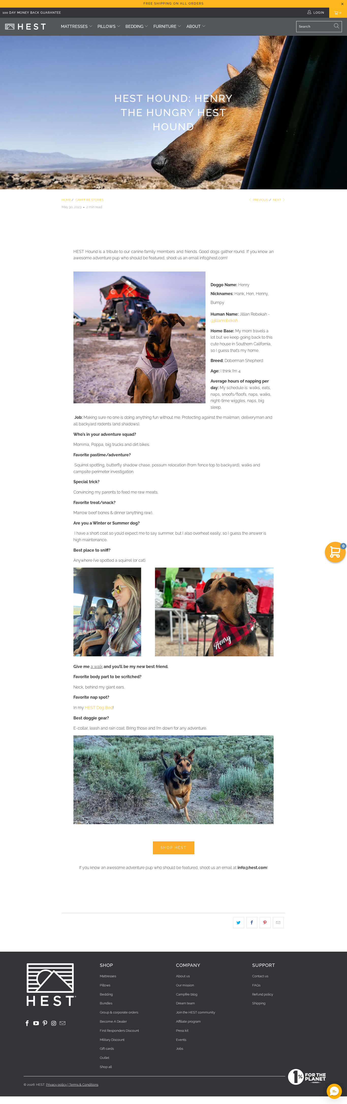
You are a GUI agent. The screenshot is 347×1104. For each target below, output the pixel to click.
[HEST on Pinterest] (45, 1023)
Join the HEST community (195, 1012)
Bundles (106, 1003)
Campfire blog (186, 994)
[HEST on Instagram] (54, 1023)
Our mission (185, 985)
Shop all (106, 1067)
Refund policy (262, 994)
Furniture (165, 26)
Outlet (104, 1058)
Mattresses (74, 26)
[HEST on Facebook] (27, 1023)
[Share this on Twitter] (238, 923)
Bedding (134, 26)
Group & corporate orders (119, 1012)
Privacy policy (56, 1085)
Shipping (258, 1003)
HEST (40, 1085)
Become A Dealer (113, 1021)
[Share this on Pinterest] (265, 923)
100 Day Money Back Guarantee (32, 12)
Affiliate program (188, 1021)
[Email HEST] (63, 1023)
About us (183, 976)
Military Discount (112, 1040)
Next (277, 200)
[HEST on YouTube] (36, 1023)
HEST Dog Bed (99, 707)
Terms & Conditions (83, 1085)
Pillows (107, 26)
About (193, 26)
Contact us (260, 976)
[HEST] (25, 27)
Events (181, 1040)
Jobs (179, 1049)
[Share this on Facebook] (251, 923)
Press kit (182, 1031)
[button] (334, 1091)
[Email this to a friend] (278, 923)
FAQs (256, 985)
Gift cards (107, 1049)
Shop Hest (174, 848)
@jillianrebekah (224, 320)
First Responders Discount (119, 1031)
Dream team (185, 1003)
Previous (260, 200)
